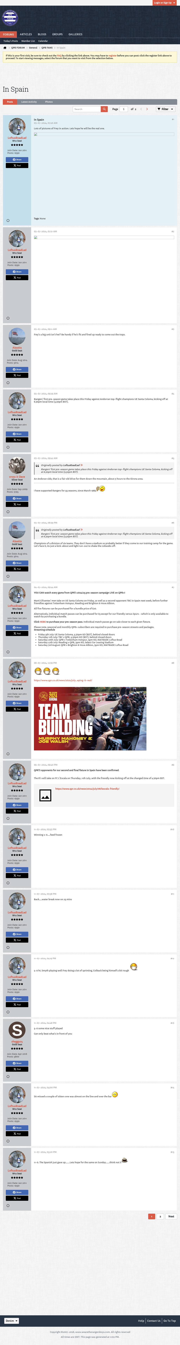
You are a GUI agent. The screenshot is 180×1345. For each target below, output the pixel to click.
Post (19, 165)
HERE (43, 621)
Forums (8, 34)
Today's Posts (11, 41)
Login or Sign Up (163, 2)
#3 (173, 329)
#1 (173, 119)
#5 (173, 458)
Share (18, 160)
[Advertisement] (90, 73)
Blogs (42, 34)
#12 (172, 958)
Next (171, 1216)
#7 (173, 587)
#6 (173, 522)
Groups (57, 34)
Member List (28, 41)
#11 (172, 894)
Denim (10, 1320)
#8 (173, 663)
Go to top (169, 1320)
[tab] (10, 102)
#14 (172, 1087)
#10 (172, 829)
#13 (172, 1023)
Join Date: (12, 150)
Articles (26, 34)
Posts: (10, 153)
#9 (173, 764)
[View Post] (81, 465)
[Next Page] (147, 109)
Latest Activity (29, 102)
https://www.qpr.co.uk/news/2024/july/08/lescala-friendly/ (87, 788)
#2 (173, 231)
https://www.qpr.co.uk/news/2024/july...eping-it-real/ (63, 680)
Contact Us (153, 1320)
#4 (173, 393)
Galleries (75, 34)
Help (141, 1320)
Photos (49, 102)
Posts (10, 102)
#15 (172, 1152)
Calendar (43, 41)
